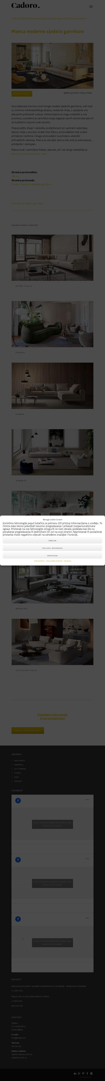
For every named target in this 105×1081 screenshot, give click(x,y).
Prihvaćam (52, 555)
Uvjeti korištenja (39, 561)
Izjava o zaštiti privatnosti (54, 561)
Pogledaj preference (52, 548)
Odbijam (52, 540)
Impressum (67, 561)
